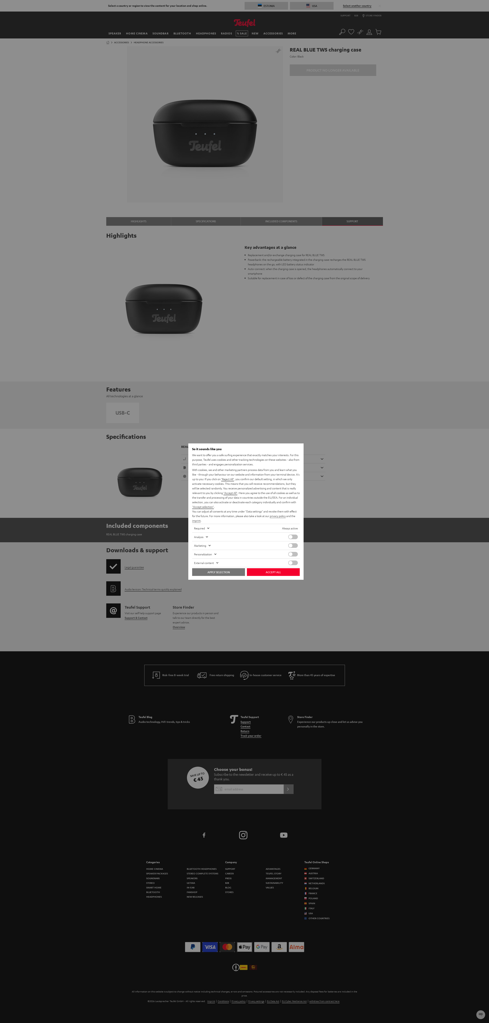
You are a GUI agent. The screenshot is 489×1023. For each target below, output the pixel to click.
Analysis (198, 537)
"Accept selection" (203, 506)
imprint (196, 520)
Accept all (273, 572)
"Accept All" (230, 493)
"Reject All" (227, 479)
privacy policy (278, 516)
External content (204, 563)
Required (199, 528)
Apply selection (219, 572)
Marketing (200, 545)
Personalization (203, 554)
